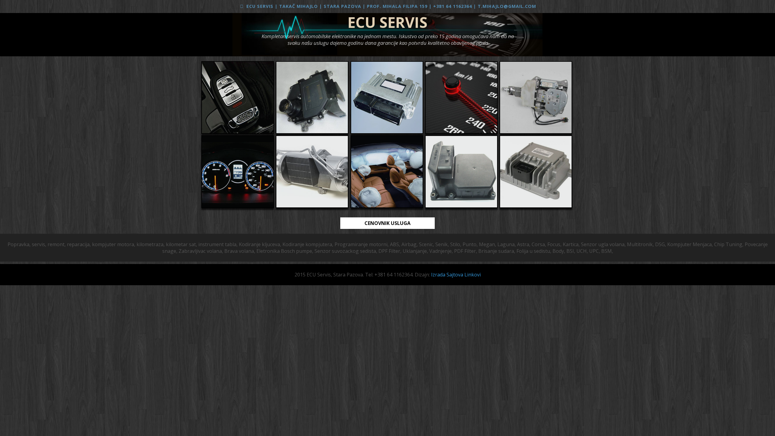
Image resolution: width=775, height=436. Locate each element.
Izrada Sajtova (447, 274)
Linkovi (472, 274)
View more (237, 97)
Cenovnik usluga (387, 223)
